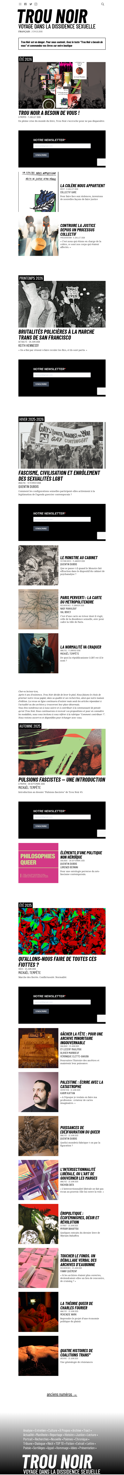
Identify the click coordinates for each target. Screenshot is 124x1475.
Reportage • (57, 1434)
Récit (62, 189)
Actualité (23, 341)
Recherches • (42, 1439)
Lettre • (91, 1443)
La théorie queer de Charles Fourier (76, 1305)
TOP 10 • (61, 1443)
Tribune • (28, 1443)
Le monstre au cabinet (78, 557)
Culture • (53, 1430)
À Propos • (65, 1430)
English (37, 31)
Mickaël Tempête (69, 653)
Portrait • (28, 1439)
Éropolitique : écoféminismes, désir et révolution (79, 1217)
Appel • (51, 1447)
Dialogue (64, 860)
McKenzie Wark (68, 1314)
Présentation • (88, 1447)
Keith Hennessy (28, 345)
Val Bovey (65, 612)
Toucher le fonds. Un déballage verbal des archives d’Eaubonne (78, 1260)
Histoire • (70, 1434)
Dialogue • (41, 1443)
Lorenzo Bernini (69, 867)
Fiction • (71, 1443)
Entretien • (41, 1430)
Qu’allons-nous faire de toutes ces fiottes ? (57, 961)
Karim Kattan (67, 1093)
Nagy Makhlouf (68, 608)
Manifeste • (42, 1434)
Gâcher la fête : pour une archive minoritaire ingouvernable (81, 1038)
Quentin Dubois (28, 486)
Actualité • (29, 1434)
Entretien (64, 1090)
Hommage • (63, 1447)
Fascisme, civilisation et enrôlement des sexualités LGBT (59, 475)
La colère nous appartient (82, 185)
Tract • (87, 1430)
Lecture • (92, 1434)
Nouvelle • (57, 1439)
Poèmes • (69, 1439)
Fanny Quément (68, 1271)
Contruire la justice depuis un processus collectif (77, 229)
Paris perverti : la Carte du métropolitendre (81, 599)
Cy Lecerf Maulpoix (70, 1049)
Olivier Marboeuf (69, 1052)
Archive (63, 1358)
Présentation (66, 237)
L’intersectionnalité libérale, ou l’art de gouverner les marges (78, 1173)
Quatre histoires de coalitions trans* (76, 1352)
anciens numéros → (62, 1394)
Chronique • (82, 1439)
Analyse (22, 482)
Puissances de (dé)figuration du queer (80, 1129)
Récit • (51, 1443)
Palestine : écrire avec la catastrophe (81, 1084)
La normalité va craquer (80, 647)
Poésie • (28, 1447)
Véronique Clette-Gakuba (74, 1056)
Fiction (63, 561)
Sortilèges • (40, 1447)
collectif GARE (68, 192)
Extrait (63, 1225)
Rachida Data (67, 1184)
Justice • (81, 1434)
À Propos (22, 116)
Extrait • (81, 1443)
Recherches (65, 605)
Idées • (75, 1447)
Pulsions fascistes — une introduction (61, 779)
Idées (69, 561)
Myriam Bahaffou (69, 1228)
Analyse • (28, 1430)
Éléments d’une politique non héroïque (81, 854)
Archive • (77, 1430)
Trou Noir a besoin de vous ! (49, 112)
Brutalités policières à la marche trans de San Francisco (56, 334)
